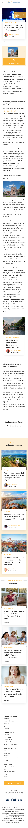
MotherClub (19, 815)
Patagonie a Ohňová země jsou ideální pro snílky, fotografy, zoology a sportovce (14, 561)
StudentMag (5, 820)
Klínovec (6, 735)
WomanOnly (12, 815)
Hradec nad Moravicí (10, 742)
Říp (5, 751)
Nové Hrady (7, 753)
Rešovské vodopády (9, 767)
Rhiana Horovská (13, 569)
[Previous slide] (5, 52)
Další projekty (14, 790)
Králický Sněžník (8, 739)
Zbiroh (5, 776)
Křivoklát (6, 728)
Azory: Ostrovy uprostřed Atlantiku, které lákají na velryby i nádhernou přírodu (14, 476)
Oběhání (8, 817)
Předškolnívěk (8, 818)
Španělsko (7, 511)
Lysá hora (6, 726)
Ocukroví (9, 822)
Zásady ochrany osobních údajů (14, 793)
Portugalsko (7, 470)
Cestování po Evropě (10, 22)
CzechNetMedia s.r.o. (17, 808)
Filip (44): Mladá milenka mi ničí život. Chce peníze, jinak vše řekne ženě (14, 615)
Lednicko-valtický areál (10, 758)
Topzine (14, 818)
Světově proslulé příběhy (11, 111)
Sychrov (6, 755)
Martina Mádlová (14, 34)
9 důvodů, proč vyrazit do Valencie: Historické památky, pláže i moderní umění (14, 518)
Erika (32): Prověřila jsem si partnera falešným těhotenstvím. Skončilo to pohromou (13, 692)
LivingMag (21, 820)
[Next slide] (23, 52)
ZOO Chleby (7, 737)
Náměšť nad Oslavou (10, 772)
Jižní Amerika (8, 554)
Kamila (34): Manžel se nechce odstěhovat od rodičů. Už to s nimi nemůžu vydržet (13, 654)
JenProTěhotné (15, 817)
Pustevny (6, 719)
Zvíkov (6, 774)
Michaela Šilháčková (14, 484)
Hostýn (6, 769)
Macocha (6, 723)
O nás (14, 788)
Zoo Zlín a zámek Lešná (10, 744)
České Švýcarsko (9, 721)
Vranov (6, 760)
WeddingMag (13, 820)
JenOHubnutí (16, 822)
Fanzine (20, 818)
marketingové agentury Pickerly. (11, 813)
